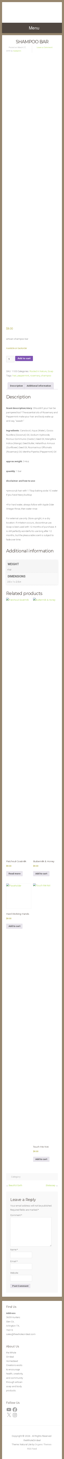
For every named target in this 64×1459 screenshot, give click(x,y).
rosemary (35, 375)
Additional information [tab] (39, 385)
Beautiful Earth (15, 1185)
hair (14, 375)
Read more (14, 873)
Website (14, 1272)
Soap (50, 371)
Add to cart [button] (41, 873)
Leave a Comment (45, 47)
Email (14, 1261)
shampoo (46, 375)
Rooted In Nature (38, 371)
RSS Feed (32, 1448)
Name (14, 1249)
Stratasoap (50, 1185)
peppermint (23, 375)
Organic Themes (43, 1444)
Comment (16, 1215)
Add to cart (24, 358)
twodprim (17, 51)
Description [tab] (16, 385)
